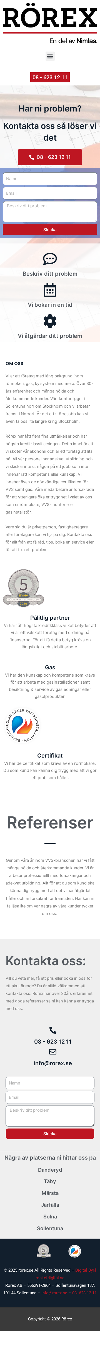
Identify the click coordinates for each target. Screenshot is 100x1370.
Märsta (50, 1193)
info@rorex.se (53, 1063)
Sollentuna (50, 1228)
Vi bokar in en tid (50, 304)
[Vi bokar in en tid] (50, 290)
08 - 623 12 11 (53, 1041)
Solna (50, 1216)
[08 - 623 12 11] (52, 1030)
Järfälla (50, 1205)
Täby (50, 1181)
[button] (50, 56)
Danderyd (50, 1170)
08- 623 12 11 (84, 1292)
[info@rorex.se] (52, 1051)
